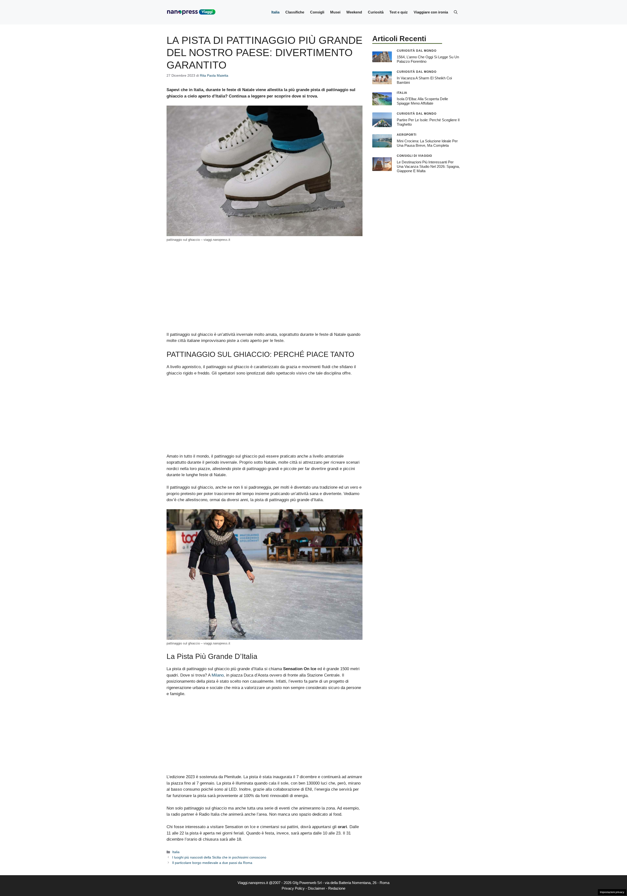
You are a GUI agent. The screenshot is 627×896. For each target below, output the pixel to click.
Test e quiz (398, 12)
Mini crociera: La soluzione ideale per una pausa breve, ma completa (427, 143)
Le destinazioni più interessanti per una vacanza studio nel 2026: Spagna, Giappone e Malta (428, 166)
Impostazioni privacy (612, 892)
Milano (218, 675)
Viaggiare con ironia (431, 12)
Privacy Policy (293, 888)
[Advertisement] (264, 295)
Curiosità (376, 12)
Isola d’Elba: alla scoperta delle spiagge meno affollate (422, 101)
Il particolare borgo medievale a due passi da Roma (212, 863)
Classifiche (294, 12)
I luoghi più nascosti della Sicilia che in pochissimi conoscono (219, 857)
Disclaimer (316, 888)
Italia (275, 12)
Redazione (336, 888)
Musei (335, 12)
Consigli (317, 12)
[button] (455, 12)
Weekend (354, 12)
